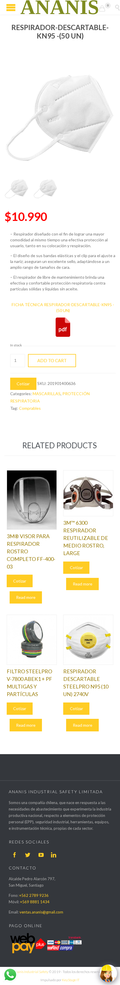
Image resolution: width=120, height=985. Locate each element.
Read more (26, 597)
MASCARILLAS (47, 393)
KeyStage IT (71, 980)
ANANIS (59, 7)
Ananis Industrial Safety (30, 972)
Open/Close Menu (11, 7)
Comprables (30, 408)
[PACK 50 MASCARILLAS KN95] (16, 188)
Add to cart (52, 360)
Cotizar (23, 383)
